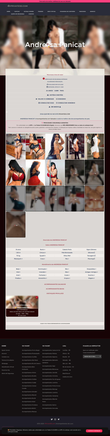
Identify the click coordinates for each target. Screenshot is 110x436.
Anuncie (92, 11)
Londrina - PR (67, 370)
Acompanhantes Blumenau (50, 369)
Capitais (17, 11)
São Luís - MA (67, 363)
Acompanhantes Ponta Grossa (51, 386)
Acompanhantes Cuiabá (29, 382)
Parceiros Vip (6, 370)
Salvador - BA (67, 360)
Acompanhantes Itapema (49, 357)
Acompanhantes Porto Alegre (31, 350)
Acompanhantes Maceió (29, 395)
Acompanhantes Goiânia (29, 379)
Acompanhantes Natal (28, 401)
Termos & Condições (8, 360)
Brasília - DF (66, 357)
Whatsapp (5, 363)
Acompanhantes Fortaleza (29, 405)
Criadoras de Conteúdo (67, 11)
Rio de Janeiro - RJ (68, 367)
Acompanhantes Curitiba (29, 357)
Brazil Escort (66, 373)
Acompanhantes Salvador (29, 391)
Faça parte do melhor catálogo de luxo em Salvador (55, 1)
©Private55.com (49, 423)
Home (8, 11)
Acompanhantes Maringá (49, 389)
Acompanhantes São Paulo (30, 360)
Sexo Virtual (52, 11)
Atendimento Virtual (8, 367)
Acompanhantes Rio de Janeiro (31, 363)
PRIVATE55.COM (64, 114)
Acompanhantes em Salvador (46, 119)
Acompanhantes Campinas (50, 396)
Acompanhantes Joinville (49, 372)
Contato (31, 14)
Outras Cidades (29, 11)
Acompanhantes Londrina (50, 382)
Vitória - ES (66, 353)
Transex (40, 11)
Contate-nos (5, 357)
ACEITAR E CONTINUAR (94, 430)
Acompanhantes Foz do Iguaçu (51, 379)
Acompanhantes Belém (29, 408)
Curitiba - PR (66, 350)
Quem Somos (6, 350)
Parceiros (82, 11)
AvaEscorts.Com (67, 377)
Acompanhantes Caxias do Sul (51, 350)
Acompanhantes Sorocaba (50, 408)
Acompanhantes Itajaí (48, 366)
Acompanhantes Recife (29, 398)
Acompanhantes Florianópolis (31, 353)
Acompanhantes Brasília (29, 376)
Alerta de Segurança (17, 14)
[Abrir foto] (15, 146)
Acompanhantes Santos (49, 405)
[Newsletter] (100, 356)
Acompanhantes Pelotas (49, 353)
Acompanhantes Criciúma (50, 376)
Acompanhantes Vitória (29, 372)
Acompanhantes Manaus (29, 411)
